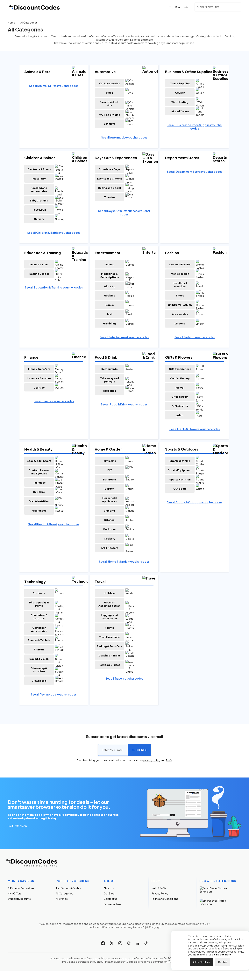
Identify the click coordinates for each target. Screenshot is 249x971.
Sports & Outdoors (181, 449)
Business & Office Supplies (188, 71)
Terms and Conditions (165, 898)
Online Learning (39, 264)
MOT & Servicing (109, 114)
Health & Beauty (38, 449)
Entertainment (107, 253)
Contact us (110, 898)
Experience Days (109, 169)
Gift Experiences (180, 368)
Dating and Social (109, 187)
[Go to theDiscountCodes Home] (34, 7)
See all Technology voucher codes (53, 694)
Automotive (105, 71)
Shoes (180, 295)
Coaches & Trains (109, 655)
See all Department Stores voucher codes (194, 171)
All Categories (64, 893)
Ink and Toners (180, 111)
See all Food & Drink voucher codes (124, 404)
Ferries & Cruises (109, 664)
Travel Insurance (109, 637)
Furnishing (109, 460)
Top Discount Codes (68, 888)
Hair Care (39, 491)
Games (109, 264)
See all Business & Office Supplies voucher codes (194, 126)
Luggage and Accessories (109, 616)
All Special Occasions (21, 888)
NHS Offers (14, 893)
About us (109, 888)
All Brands (62, 898)
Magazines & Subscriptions (109, 275)
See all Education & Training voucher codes (54, 287)
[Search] (237, 7)
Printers (39, 649)
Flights (109, 627)
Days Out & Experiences (116, 158)
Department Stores (182, 158)
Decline (222, 962)
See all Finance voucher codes (54, 401)
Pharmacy (39, 482)
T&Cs (169, 760)
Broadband (39, 680)
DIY (109, 470)
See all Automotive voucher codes (124, 137)
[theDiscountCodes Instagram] (120, 943)
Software (39, 593)
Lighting (109, 510)
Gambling (109, 323)
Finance (31, 357)
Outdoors (179, 488)
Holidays (109, 593)
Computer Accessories (39, 629)
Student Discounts (19, 898)
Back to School (39, 273)
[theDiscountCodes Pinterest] (128, 943)
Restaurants (109, 368)
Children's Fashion (180, 304)
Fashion (172, 253)
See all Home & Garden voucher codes (124, 561)
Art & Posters (109, 547)
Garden (109, 488)
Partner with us (112, 904)
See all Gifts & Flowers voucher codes (194, 429)
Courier (180, 92)
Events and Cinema (109, 178)
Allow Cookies (201, 962)
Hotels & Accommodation (109, 604)
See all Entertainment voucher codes (124, 337)
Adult (180, 415)
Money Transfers (39, 368)
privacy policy (151, 760)
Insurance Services (39, 378)
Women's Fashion (180, 264)
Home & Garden (109, 449)
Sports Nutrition (180, 479)
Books (109, 304)
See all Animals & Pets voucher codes (53, 85)
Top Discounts (179, 7)
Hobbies (109, 295)
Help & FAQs (159, 888)
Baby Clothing (39, 200)
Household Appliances (109, 499)
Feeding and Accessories (39, 189)
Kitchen (109, 519)
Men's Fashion (180, 273)
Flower (179, 387)
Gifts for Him (179, 396)
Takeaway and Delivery (109, 380)
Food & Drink (106, 357)
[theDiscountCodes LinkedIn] (137, 943)
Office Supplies (180, 83)
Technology (35, 581)
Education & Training (42, 253)
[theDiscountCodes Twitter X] (111, 943)
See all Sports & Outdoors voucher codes (194, 502)
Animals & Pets (37, 71)
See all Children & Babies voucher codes (53, 232)
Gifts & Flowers (178, 357)
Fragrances (39, 510)
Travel (100, 581)
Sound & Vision (39, 658)
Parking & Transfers (109, 646)
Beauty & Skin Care (39, 460)
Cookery (109, 538)
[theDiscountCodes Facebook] (103, 943)
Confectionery (180, 378)
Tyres (109, 92)
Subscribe (139, 750)
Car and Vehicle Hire (109, 103)
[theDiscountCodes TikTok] (145, 943)
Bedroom (109, 529)
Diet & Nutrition (39, 501)
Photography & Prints (39, 604)
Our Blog (109, 893)
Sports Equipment (180, 470)
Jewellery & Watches (179, 284)
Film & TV (109, 286)
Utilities (39, 387)
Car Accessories (109, 83)
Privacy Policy (160, 893)
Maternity (39, 178)
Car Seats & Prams (39, 169)
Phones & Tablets (39, 640)
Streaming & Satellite (39, 669)
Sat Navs (109, 123)
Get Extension (17, 826)
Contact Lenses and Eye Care (39, 471)
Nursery (39, 219)
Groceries (109, 390)
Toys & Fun (39, 209)
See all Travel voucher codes (124, 678)
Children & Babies (39, 158)
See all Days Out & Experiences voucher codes (124, 212)
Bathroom (109, 479)
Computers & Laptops (39, 616)
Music (109, 314)
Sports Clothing (179, 460)
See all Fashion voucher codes (194, 337)
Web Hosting (179, 102)
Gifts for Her (180, 406)
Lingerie (179, 323)
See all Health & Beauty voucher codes (53, 524)
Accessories (180, 314)
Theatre (109, 197)
